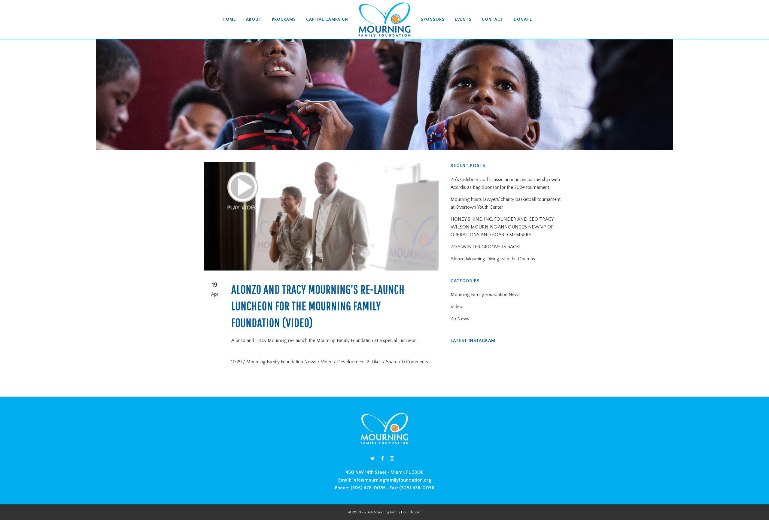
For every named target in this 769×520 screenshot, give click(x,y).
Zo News (460, 318)
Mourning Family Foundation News (281, 361)
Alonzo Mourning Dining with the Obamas (493, 259)
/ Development (349, 361)
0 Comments (415, 361)
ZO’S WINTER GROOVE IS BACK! (485, 246)
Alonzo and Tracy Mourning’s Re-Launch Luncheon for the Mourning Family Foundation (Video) (318, 305)
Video (327, 361)
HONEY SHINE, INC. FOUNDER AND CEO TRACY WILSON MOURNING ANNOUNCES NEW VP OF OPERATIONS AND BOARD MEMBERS (502, 226)
